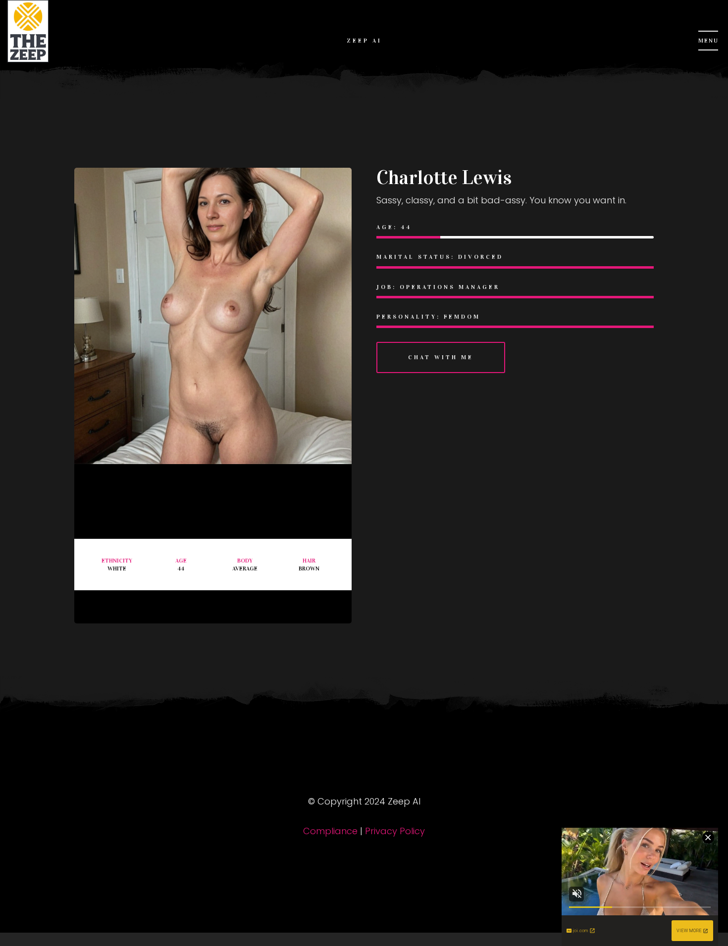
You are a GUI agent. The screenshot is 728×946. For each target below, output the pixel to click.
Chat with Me (440, 357)
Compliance (330, 831)
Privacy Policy (395, 831)
